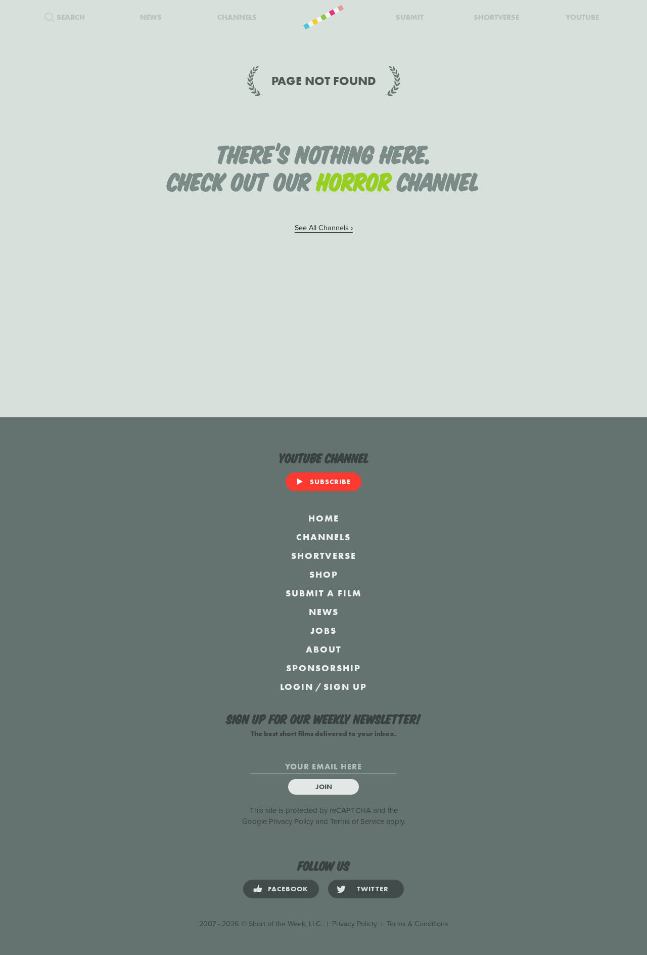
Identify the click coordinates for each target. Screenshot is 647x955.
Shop (323, 574)
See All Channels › (324, 228)
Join (323, 786)
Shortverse (323, 555)
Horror (354, 180)
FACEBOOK (288, 888)
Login (296, 686)
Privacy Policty (354, 924)
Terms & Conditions (417, 924)
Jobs (323, 630)
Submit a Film (323, 593)
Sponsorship (323, 668)
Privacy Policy (291, 821)
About (323, 649)
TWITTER (373, 888)
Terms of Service (357, 821)
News (324, 612)
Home (323, 518)
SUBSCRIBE (330, 481)
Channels (323, 537)
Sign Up (345, 686)
